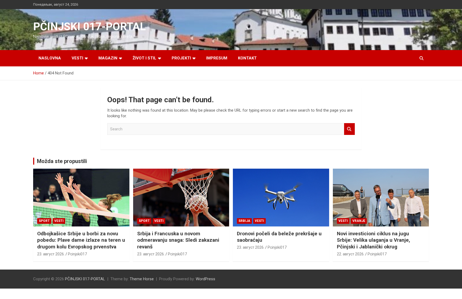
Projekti (181, 58)
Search (349, 129)
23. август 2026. (51, 254)
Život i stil (144, 58)
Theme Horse (142, 279)
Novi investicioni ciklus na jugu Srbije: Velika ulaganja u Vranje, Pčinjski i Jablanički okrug (373, 240)
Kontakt (247, 58)
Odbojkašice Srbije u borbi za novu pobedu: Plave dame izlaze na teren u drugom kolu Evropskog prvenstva (81, 240)
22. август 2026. (350, 254)
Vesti (77, 58)
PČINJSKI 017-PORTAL (89, 26)
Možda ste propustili (62, 161)
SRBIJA (244, 221)
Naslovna (49, 58)
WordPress (205, 279)
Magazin (107, 58)
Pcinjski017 (77, 254)
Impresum (216, 58)
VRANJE (358, 221)
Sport (44, 221)
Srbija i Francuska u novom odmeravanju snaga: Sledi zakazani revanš (178, 240)
